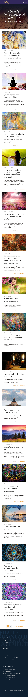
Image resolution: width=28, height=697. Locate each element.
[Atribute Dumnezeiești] (7, 2)
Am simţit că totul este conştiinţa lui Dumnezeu (13, 607)
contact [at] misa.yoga (14, 640)
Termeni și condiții (9, 659)
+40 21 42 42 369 (13, 642)
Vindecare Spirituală (10, 675)
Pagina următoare (18, 626)
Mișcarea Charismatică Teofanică (13, 673)
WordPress (21, 692)
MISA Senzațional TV (10, 677)
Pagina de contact (9, 645)
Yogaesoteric (8, 679)
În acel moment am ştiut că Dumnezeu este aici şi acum (13, 488)
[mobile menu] (26, 2)
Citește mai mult (21, 69)
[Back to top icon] (26, 695)
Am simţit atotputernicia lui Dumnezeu (11, 568)
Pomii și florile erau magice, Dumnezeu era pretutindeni (13, 337)
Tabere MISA (8, 671)
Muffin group (18, 690)
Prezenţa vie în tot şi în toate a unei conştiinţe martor (14, 216)
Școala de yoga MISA (10, 669)
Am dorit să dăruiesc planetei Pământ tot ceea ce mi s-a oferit (12, 55)
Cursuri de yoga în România (11, 657)
